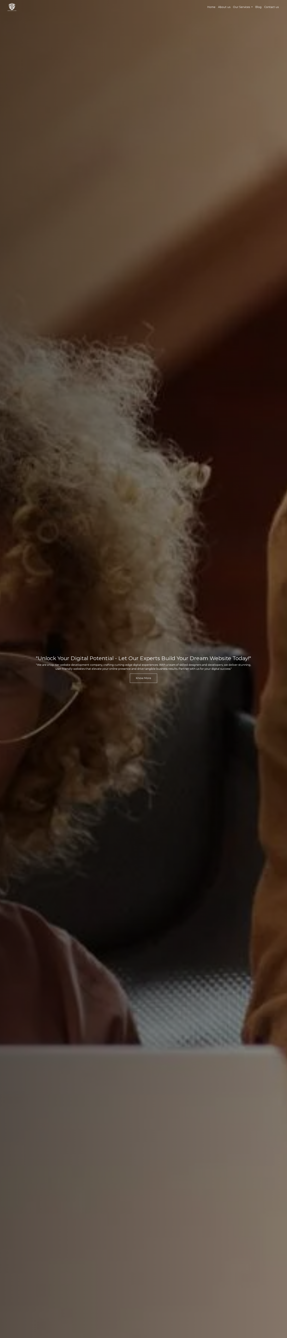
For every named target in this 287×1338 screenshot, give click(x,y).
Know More (143, 678)
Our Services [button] (242, 7)
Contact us (271, 7)
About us (224, 7)
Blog (258, 7)
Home (211, 7)
